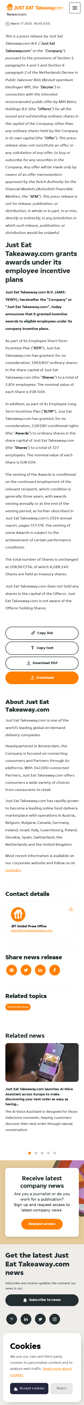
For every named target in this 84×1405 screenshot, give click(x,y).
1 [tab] (29, 1153)
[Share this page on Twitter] (26, 970)
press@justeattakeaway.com (32, 930)
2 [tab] (35, 1153)
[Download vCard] (71, 909)
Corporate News (18, 1006)
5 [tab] (54, 1153)
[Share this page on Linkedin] (40, 970)
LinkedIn (13, 870)
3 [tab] (42, 1153)
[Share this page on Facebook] (54, 970)
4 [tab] (48, 1153)
